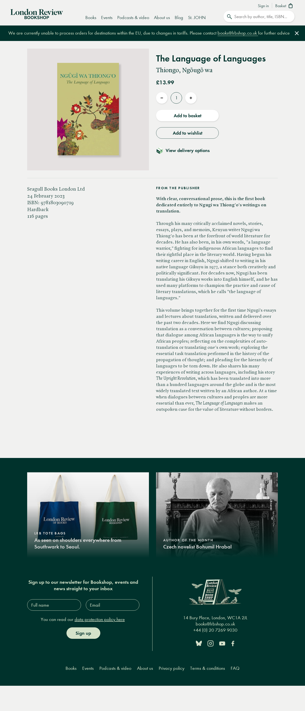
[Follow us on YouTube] (222, 642)
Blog (179, 17)
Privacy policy (171, 668)
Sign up (83, 633)
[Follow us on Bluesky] (199, 642)
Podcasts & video (133, 17)
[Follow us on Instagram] (211, 642)
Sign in (263, 6)
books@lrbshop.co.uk (238, 33)
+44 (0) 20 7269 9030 (215, 630)
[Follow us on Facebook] (233, 642)
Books (90, 17)
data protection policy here (100, 619)
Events (106, 17)
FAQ (235, 668)
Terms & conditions (207, 668)
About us (162, 17)
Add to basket (187, 115)
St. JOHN (197, 17)
